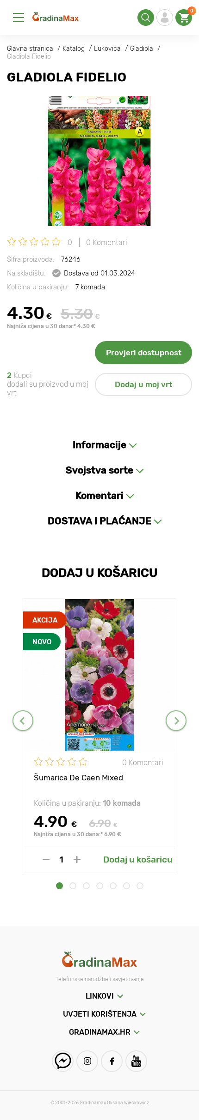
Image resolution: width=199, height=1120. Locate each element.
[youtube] (136, 1061)
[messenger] (63, 1061)
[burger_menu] (18, 17)
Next (176, 720)
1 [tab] (59, 885)
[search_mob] (145, 17)
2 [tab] (72, 885)
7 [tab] (140, 885)
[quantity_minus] (46, 859)
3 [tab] (86, 885)
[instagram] (87, 1061)
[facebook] (112, 1061)
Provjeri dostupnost (143, 352)
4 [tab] (99, 885)
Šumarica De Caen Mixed (78, 777)
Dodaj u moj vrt (143, 384)
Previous (22, 720)
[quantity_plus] (77, 859)
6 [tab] (126, 885)
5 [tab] (113, 885)
